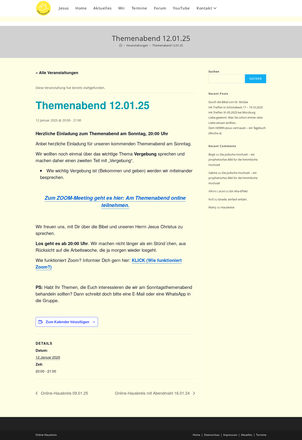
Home (196, 435)
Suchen (213, 71)
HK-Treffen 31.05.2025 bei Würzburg (231, 112)
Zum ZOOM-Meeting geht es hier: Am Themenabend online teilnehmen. (115, 201)
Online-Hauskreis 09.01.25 (64, 393)
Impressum (230, 435)
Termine (261, 435)
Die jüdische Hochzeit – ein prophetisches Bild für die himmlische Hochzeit (233, 159)
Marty (212, 207)
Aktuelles (246, 435)
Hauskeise (228, 207)
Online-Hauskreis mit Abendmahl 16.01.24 (153, 393)
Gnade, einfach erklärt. (232, 199)
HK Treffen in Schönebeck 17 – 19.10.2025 (235, 107)
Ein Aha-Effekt (238, 191)
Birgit (211, 154)
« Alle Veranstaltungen (57, 72)
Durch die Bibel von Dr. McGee (228, 102)
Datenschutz (212, 435)
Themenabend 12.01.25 (167, 45)
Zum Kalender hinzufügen (67, 321)
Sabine (212, 173)
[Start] (120, 45)
